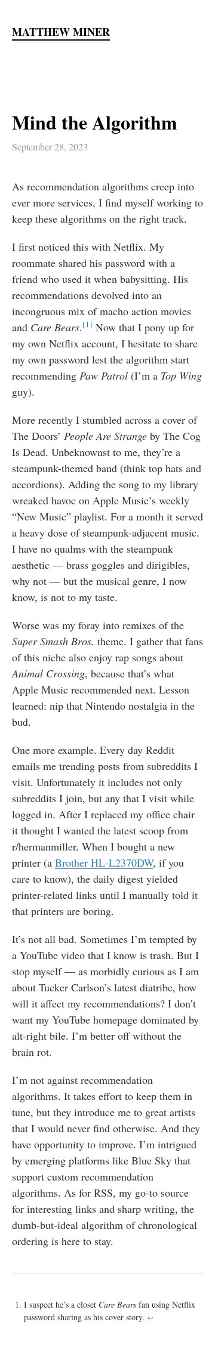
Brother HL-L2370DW (104, 862)
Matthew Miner (61, 32)
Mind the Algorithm (94, 122)
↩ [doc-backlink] (150, 1318)
